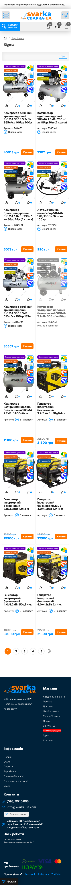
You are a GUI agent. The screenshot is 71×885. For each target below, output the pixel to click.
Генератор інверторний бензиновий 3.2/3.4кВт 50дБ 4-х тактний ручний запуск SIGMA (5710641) (51, 408)
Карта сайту (10, 708)
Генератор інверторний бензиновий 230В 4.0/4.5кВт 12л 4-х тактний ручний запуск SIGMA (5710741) (50, 504)
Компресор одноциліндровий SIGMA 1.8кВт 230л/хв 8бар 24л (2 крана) (18, 214)
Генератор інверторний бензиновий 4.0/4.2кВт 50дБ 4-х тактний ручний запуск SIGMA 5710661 (18, 599)
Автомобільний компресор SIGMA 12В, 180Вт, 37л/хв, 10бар (50, 214)
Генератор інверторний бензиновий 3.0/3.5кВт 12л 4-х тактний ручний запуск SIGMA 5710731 (16, 504)
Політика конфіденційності (18, 703)
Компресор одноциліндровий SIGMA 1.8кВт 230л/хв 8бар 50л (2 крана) (52, 117)
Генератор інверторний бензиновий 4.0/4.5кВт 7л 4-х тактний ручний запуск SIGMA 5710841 (49, 599)
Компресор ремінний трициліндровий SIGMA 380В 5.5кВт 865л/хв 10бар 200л (18, 117)
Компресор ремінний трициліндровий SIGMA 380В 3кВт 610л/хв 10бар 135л (18, 311)
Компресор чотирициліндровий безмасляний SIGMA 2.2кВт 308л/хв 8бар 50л (51, 311)
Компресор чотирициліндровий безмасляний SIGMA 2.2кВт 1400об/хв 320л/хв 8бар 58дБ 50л (18, 408)
